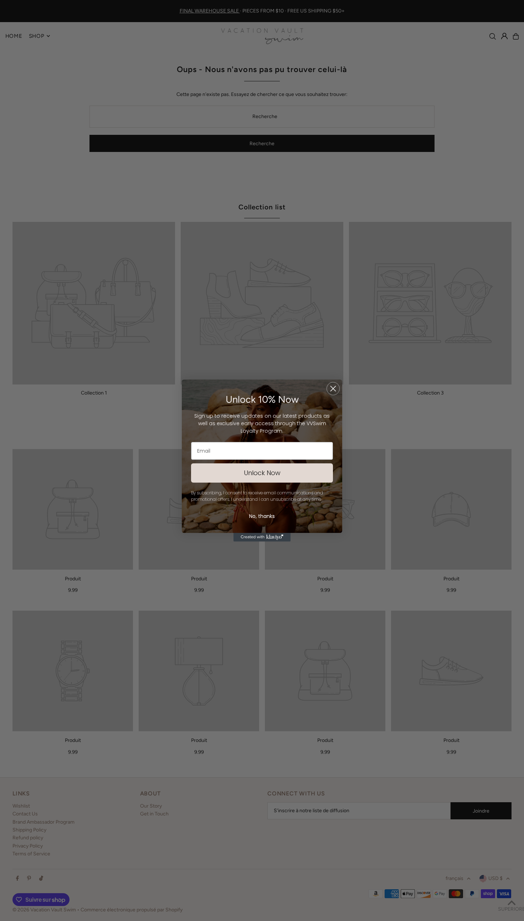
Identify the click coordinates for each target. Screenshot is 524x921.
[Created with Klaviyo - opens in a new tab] (262, 537)
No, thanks (262, 516)
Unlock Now (262, 472)
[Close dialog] (333, 388)
